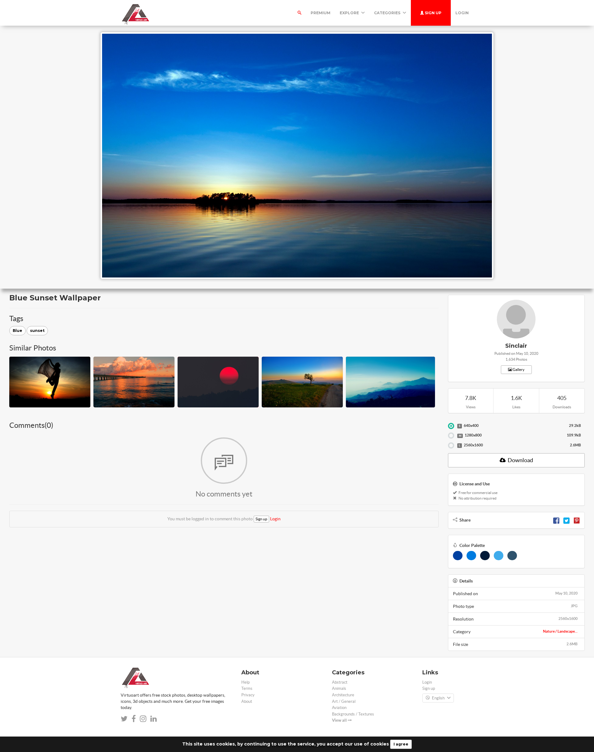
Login (462, 13)
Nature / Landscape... (560, 631)
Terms (246, 688)
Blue (17, 330)
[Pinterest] (577, 520)
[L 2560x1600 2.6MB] (451, 445)
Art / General (343, 701)
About (246, 701)
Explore (350, 13)
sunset (37, 330)
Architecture (343, 695)
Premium (320, 13)
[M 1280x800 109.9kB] (451, 435)
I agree (401, 744)
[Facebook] (556, 520)
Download (520, 460)
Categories (387, 13)
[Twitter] (566, 520)
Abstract (339, 682)
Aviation (339, 707)
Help (245, 682)
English (438, 698)
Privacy (248, 695)
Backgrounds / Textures (353, 714)
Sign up (432, 13)
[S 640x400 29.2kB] (451, 426)
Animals (339, 688)
